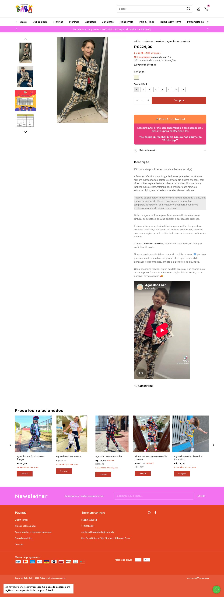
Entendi (49, 590)
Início (23, 21)
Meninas (74, 21)
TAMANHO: (140, 84)
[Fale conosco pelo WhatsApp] (216, 589)
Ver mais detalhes (146, 64)
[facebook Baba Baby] (155, 512)
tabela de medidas (153, 243)
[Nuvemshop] (198, 578)
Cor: (139, 71)
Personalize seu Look (199, 21)
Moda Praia (126, 21)
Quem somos (21, 520)
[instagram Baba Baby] (149, 512)
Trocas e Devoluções (25, 526)
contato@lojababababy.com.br (98, 532)
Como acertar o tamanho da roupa (33, 532)
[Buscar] (188, 8)
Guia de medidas (23, 538)
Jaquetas (90, 21)
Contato (19, 544)
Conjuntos (108, 21)
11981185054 (87, 526)
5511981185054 (89, 520)
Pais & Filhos (146, 21)
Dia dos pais (40, 21)
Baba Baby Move (170, 21)
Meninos (58, 21)
